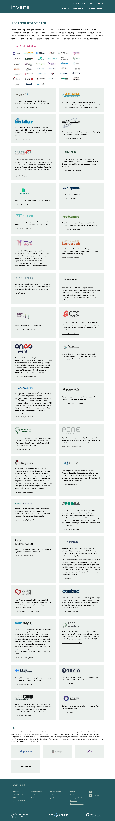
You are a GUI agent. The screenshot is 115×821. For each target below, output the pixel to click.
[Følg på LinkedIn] (90, 795)
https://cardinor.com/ (22, 176)
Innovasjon (64, 9)
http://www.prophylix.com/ (24, 520)
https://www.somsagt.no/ (24, 658)
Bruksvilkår (73, 801)
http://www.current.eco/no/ (71, 170)
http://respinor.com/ (69, 578)
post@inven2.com (56, 798)
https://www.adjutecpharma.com (26, 107)
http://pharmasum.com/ (23, 449)
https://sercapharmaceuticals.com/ (27, 611)
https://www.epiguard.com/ (24, 228)
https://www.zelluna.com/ (71, 712)
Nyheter (93, 3)
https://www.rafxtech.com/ (24, 556)
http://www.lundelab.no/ (70, 258)
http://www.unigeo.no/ (23, 715)
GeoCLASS (40, 711)
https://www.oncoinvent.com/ (25, 376)
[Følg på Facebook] (90, 792)
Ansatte (76, 3)
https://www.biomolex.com (71, 138)
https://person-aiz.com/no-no (72, 403)
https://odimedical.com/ (70, 334)
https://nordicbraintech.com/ (25, 329)
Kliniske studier (78, 9)
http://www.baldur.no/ (22, 139)
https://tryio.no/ (67, 683)
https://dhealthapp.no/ (22, 204)
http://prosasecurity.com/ (71, 529)
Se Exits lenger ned (26, 46)
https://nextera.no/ (21, 293)
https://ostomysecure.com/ (24, 417)
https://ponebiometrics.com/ (72, 447)
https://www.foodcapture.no (72, 229)
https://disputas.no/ (69, 198)
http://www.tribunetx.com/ (24, 684)
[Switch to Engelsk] (99, 4)
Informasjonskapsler (76, 798)
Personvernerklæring (77, 804)
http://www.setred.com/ (70, 611)
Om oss (83, 3)
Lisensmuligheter (96, 9)
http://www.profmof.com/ (71, 484)
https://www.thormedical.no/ (72, 643)
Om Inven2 (73, 795)
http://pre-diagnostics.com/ (24, 492)
